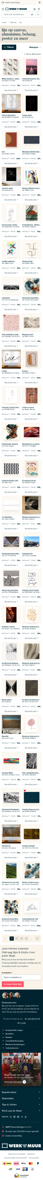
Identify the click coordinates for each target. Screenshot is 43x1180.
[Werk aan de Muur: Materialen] (39, 1098)
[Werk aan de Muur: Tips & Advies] (39, 1104)
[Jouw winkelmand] (39, 9)
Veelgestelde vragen (14, 1030)
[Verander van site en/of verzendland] (39, 2)
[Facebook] (18, 1117)
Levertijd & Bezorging (14, 1041)
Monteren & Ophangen (15, 1044)
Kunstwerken (9, 1092)
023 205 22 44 (34, 1019)
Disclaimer (31, 1154)
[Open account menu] (34, 9)
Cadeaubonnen (12, 1048)
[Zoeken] (38, 14)
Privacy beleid (34, 1158)
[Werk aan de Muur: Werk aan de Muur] (39, 1111)
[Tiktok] (25, 1117)
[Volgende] (37, 938)
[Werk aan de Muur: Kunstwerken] (39, 1092)
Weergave (33, 47)
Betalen (8, 1037)
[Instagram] (10, 1117)
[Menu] (3, 9)
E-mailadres (7, 973)
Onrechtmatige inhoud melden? (15, 1158)
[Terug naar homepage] (16, 8)
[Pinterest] (14, 1117)
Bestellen (9, 1034)
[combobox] (16, 14)
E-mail (23, 1023)
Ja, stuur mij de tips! (13, 984)
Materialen (7, 1098)
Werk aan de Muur (12, 1110)
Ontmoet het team (13, 1082)
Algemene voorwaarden (17, 1154)
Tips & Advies (9, 1104)
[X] (22, 1117)
